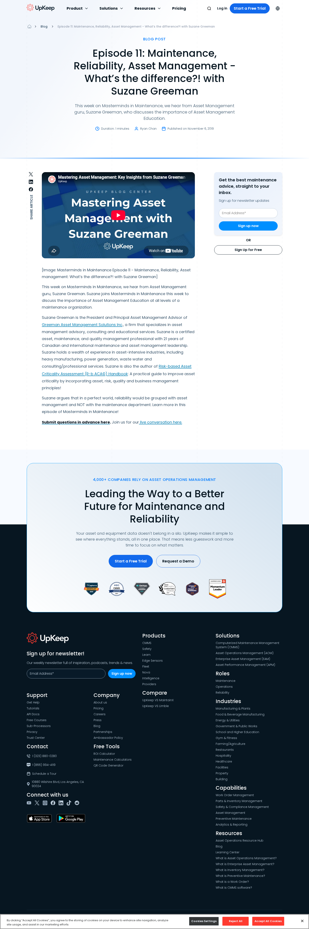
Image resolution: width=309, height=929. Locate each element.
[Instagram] (46, 803)
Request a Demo (178, 561)
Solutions (108, 8)
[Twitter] (38, 803)
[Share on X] (31, 174)
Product (75, 8)
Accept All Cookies (268, 921)
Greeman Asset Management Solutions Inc (82, 324)
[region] (154, 921)
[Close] (302, 920)
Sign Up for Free (248, 249)
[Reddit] (78, 803)
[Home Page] (29, 26)
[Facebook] (54, 803)
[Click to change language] (277, 8)
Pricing (179, 8)
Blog (44, 26)
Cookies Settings (204, 921)
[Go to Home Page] (40, 7)
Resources (145, 8)
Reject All (235, 921)
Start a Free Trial (250, 8)
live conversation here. (160, 422)
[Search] (209, 8)
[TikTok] (70, 803)
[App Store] (40, 818)
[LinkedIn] (62, 803)
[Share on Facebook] (31, 189)
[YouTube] (30, 803)
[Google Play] (72, 818)
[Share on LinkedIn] (31, 182)
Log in (222, 8)
